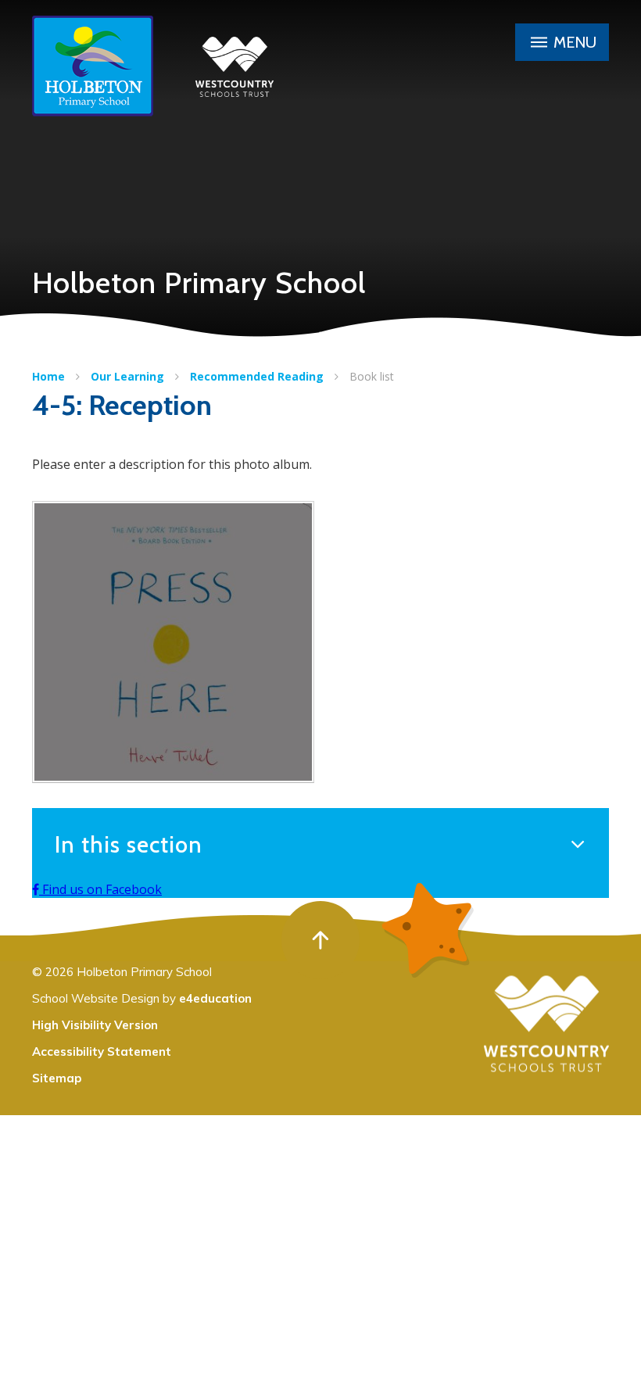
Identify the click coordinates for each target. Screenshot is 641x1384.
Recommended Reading (257, 376)
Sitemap (56, 1078)
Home (48, 376)
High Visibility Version (95, 1024)
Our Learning (127, 376)
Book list (371, 376)
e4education (215, 998)
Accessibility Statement (101, 1051)
